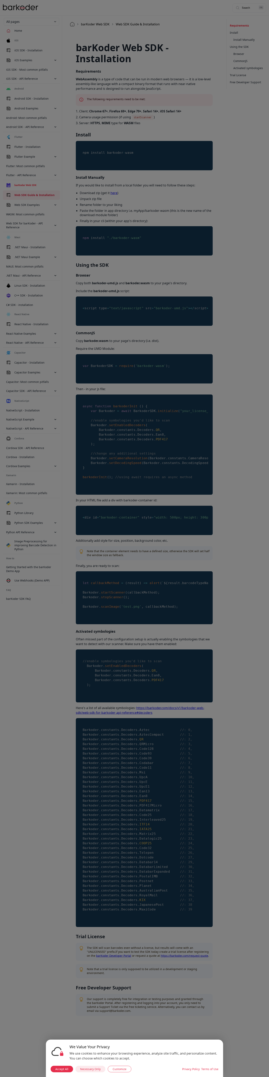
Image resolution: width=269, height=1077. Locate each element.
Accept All (61, 1069)
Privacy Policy (191, 1069)
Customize (119, 1069)
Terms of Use (209, 1069)
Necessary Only (90, 1069)
